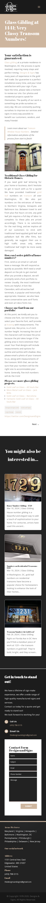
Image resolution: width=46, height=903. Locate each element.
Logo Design (9, 412)
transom (28, 195)
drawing (10, 324)
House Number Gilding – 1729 (19, 506)
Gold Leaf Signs (26, 408)
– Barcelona (30, 396)
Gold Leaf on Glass (15, 387)
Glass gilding (11, 62)
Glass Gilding (27, 508)
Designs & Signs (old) (12, 408)
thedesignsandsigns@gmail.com (23, 735)
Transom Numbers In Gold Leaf (20, 632)
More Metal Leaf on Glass (19, 390)
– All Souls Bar (31, 387)
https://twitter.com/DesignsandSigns (22, 416)
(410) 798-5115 (16, 725)
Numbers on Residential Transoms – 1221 (22, 567)
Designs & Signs (27, 72)
